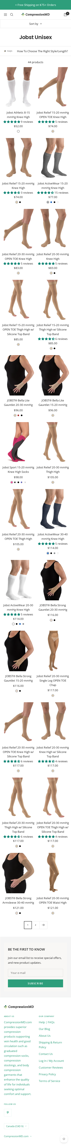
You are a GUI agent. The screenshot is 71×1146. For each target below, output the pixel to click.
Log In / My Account (51, 1061)
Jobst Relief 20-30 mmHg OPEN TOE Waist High (53, 900)
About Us (45, 1036)
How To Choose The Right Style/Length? (42, 51)
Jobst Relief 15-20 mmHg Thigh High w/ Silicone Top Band (53, 329)
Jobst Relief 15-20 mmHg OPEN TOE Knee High (53, 115)
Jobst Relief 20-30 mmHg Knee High (53, 256)
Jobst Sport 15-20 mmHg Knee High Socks (18, 469)
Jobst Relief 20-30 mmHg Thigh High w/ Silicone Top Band (18, 827)
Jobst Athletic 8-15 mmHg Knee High (18, 115)
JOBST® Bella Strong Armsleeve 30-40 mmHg (18, 900)
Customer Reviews (51, 1067)
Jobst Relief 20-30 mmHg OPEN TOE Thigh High (18, 536)
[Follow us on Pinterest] (7, 1112)
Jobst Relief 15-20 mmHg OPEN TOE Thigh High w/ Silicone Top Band (18, 329)
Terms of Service (49, 1081)
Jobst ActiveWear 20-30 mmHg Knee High (18, 607)
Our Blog (44, 1029)
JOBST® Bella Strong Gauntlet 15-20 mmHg (18, 678)
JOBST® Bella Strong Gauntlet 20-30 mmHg (52, 607)
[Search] (11, 14)
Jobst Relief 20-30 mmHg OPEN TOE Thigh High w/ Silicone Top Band (53, 827)
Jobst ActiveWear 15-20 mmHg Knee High (53, 186)
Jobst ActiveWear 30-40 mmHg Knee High (53, 536)
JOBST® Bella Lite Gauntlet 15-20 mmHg (52, 402)
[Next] (43, 925)
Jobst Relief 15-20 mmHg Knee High (18, 186)
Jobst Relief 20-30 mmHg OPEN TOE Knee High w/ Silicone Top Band (18, 752)
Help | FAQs (46, 1022)
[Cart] (65, 14)
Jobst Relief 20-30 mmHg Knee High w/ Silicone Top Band (53, 752)
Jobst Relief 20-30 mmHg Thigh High (53, 469)
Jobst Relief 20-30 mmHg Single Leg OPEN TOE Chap (53, 680)
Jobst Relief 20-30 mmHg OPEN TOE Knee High (18, 256)
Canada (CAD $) (14, 1126)
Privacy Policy (47, 1074)
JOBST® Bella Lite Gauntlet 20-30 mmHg (18, 402)
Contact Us (46, 1054)
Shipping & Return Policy (50, 1044)
